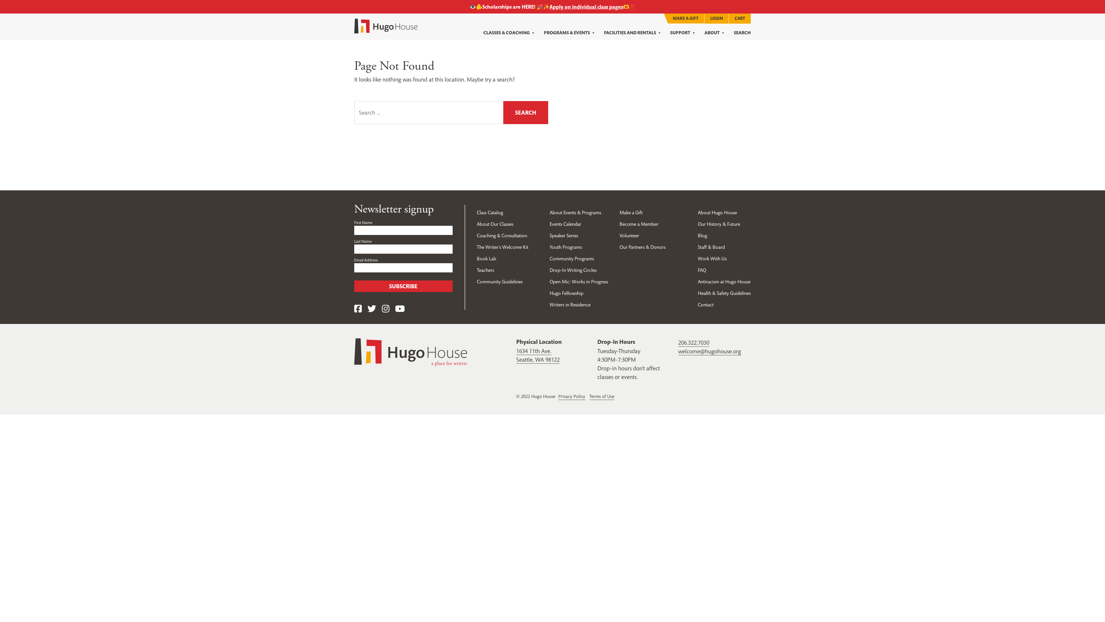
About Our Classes (495, 224)
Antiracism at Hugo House (724, 281)
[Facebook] (358, 308)
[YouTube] (400, 308)
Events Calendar (565, 224)
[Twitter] (371, 308)
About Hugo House (717, 212)
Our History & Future (719, 224)
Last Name (363, 241)
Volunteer (629, 235)
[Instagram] (385, 308)
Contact (706, 304)
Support (680, 33)
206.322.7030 (693, 342)
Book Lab (486, 258)
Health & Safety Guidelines (724, 293)
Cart (740, 18)
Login (716, 18)
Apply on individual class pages (586, 6)
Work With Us (712, 258)
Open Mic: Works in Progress (579, 281)
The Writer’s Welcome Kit (502, 247)
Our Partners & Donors (643, 247)
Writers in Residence (570, 304)
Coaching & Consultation (502, 235)
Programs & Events (567, 33)
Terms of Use (601, 396)
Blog (702, 235)
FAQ (702, 270)
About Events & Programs (575, 212)
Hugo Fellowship (566, 293)
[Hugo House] (410, 351)
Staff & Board (711, 247)
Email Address (366, 260)
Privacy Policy (571, 396)
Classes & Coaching (506, 33)
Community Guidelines (500, 281)
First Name (363, 222)
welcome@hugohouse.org (709, 351)
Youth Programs (566, 247)
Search (742, 33)
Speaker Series (564, 235)
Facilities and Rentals (630, 33)
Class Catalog (490, 212)
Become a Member (639, 224)
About (712, 33)
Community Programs (572, 258)
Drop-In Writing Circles (573, 270)
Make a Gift (685, 18)
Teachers (485, 270)
